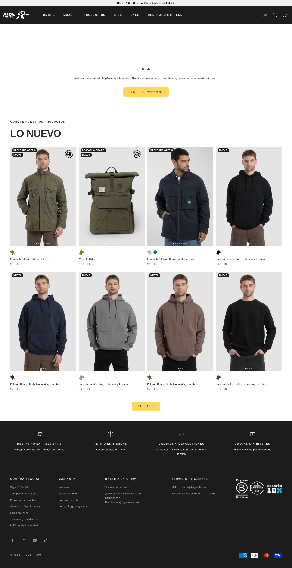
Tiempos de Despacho (23, 493)
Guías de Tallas (19, 513)
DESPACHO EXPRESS (165, 14)
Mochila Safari (87, 259)
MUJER (69, 14)
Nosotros (64, 487)
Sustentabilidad (68, 493)
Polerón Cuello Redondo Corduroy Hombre (241, 384)
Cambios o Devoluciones (25, 506)
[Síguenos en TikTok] (46, 540)
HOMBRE (48, 14)
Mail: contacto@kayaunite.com (190, 487)
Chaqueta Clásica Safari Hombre (29, 259)
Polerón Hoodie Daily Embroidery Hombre (241, 259)
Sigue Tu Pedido (19, 487)
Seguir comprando (146, 92)
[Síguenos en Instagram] (23, 540)
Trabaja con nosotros (117, 487)
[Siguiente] (71, 196)
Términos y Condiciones (24, 519)
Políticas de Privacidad (24, 525)
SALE (135, 14)
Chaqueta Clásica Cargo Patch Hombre (170, 259)
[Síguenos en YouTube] (34, 540)
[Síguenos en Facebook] (12, 540)
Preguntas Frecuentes (23, 500)
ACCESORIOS (95, 14)
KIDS (118, 14)
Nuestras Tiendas (69, 500)
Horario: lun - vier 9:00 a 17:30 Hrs (193, 493)
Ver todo (146, 406)
